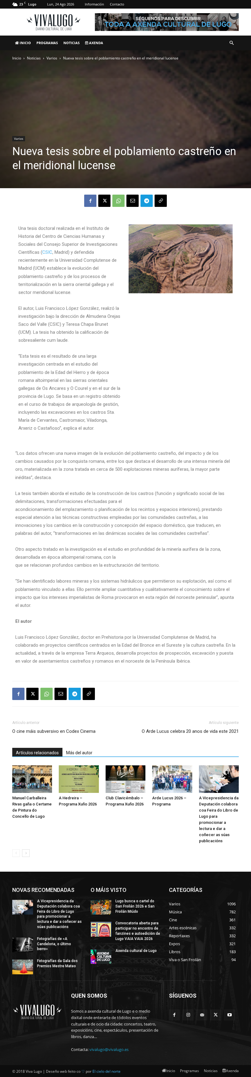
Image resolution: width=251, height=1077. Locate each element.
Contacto (117, 4)
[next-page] (26, 853)
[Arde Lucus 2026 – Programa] (172, 779)
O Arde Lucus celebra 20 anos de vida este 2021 (190, 731)
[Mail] (202, 1015)
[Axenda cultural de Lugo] (101, 957)
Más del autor (79, 752)
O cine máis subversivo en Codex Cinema (54, 731)
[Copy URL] (161, 201)
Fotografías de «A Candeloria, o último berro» (54, 944)
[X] (104, 201)
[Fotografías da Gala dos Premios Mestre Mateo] (22, 967)
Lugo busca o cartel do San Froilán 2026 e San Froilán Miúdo (135, 906)
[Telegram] (146, 201)
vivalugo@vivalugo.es (109, 1049)
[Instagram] (188, 1015)
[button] (231, 43)
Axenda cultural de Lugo (136, 951)
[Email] (132, 201)
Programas (47, 42)
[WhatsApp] (118, 201)
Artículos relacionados (37, 752)
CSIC (47, 252)
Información (94, 4)
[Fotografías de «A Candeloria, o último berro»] (22, 945)
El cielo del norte (106, 1071)
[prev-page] (16, 853)
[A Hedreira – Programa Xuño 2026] (79, 779)
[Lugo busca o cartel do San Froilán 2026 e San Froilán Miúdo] (101, 907)
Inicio (25, 42)
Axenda (95, 42)
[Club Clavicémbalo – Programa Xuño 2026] (125, 779)
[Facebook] (90, 201)
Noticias (71, 42)
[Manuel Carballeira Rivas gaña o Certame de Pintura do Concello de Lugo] (32, 779)
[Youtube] (229, 1015)
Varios (52, 58)
